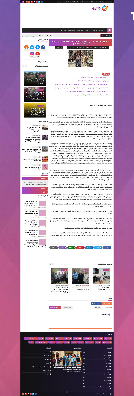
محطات (73, 342)
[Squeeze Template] (111, 394)
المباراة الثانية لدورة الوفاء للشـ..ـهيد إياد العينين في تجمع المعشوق (31, 223)
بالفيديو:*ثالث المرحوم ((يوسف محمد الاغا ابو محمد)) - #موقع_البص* (33, 129)
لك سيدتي (58, 30)
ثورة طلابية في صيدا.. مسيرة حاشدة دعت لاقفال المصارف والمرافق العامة (31, 151)
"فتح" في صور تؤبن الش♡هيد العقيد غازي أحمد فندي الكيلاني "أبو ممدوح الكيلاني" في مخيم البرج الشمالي (35, 79)
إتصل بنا (91, 2)
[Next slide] (50, 264)
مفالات (66, 342)
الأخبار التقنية (49, 339)
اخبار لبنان (107, 364)
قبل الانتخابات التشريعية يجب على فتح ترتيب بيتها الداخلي (31, 213)
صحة (108, 383)
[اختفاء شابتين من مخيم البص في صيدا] (45, 167)
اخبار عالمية (67, 339)
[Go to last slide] (53, 264)
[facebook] (42, 2)
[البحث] (23, 2)
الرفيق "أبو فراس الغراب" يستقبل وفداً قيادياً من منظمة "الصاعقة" (93, 81)
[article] (66, 256)
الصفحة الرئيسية (84, 47)
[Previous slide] (26, 66)
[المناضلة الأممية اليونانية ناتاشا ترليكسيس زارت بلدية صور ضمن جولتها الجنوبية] (42, 203)
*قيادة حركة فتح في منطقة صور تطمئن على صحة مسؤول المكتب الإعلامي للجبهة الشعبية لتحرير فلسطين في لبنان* (81, 88)
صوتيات (86, 2)
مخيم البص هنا (45, 371)
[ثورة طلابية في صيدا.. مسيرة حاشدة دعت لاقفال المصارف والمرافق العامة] (45, 149)
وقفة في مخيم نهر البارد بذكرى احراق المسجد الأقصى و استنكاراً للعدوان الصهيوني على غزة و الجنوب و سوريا (35, 243)
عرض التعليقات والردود (54, 308)
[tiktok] (34, 2)
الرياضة (40, 339)
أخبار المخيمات (75, 47)
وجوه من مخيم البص (40, 342)
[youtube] (37, 2)
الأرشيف (59, 2)
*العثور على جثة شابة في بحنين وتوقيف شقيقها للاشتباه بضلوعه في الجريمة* (35, 112)
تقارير (87, 30)
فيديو (81, 2)
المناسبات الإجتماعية (70, 30)
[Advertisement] (50, 16)
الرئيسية (101, 2)
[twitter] (39, 2)
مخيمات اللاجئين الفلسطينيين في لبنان (70, 2)
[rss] (29, 2)
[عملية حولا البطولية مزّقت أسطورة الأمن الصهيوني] (45, 159)
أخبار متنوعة (77, 339)
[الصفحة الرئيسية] (109, 30)
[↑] (67, 392)
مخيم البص (94, 394)
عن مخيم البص (108, 2)
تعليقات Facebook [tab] (96, 304)
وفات (31, 342)
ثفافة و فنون (80, 30)
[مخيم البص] (100, 8)
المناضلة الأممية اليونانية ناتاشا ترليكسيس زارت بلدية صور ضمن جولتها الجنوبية (54, 36)
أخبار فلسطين (87, 339)
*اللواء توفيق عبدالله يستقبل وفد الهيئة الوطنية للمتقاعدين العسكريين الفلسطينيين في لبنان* (86, 91)
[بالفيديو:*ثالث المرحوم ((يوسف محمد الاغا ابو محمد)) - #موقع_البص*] (45, 127)
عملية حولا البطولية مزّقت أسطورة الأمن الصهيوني (32, 160)
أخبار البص (107, 339)
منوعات (51, 342)
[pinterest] (32, 2)
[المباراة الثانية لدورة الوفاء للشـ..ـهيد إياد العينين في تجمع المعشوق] (42, 223)
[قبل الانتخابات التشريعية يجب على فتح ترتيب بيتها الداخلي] (42, 213)
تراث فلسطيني (106, 342)
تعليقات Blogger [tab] (107, 303)
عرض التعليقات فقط (67, 308)
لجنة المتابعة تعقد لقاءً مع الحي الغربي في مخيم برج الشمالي (94, 77)
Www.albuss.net (77, 371)
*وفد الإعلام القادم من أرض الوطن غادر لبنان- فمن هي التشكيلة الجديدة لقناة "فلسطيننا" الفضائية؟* (36, 95)
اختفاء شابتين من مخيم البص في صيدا (32, 168)
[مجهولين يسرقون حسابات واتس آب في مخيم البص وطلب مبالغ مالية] (42, 232)
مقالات (93, 30)
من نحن (96, 2)
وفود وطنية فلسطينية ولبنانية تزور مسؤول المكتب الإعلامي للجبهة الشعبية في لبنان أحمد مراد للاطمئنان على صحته (81, 84)
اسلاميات (58, 339)
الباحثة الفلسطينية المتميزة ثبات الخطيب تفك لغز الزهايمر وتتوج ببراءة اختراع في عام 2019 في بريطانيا (32, 140)
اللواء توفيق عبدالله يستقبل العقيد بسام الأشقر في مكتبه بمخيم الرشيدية (91, 95)
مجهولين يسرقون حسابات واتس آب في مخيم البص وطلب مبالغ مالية (31, 232)
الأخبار (102, 30)
